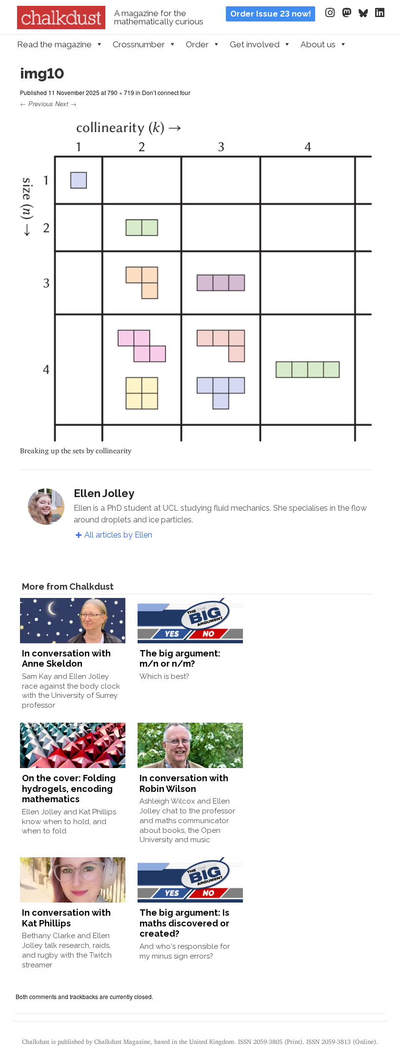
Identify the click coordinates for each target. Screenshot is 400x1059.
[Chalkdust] (61, 26)
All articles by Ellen (118, 534)
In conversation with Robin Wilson (184, 783)
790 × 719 (120, 92)
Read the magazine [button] (54, 44)
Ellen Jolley (104, 493)
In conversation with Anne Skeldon (66, 658)
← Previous (36, 103)
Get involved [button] (255, 44)
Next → (66, 103)
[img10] (196, 437)
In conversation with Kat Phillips (66, 917)
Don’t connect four (166, 92)
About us (318, 44)
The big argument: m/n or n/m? (180, 658)
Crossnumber (139, 44)
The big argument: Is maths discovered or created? (184, 923)
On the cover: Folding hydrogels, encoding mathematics (69, 788)
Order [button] (197, 44)
